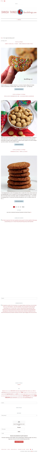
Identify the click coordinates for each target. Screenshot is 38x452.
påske (24, 394)
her (30, 212)
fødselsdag (4, 392)
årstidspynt (28, 397)
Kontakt (27, 449)
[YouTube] (4, 1)
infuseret (17, 392)
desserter (24, 390)
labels (25, 392)
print (17, 394)
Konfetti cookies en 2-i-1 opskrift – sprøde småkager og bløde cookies (19, 43)
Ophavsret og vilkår (21, 449)
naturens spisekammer (32, 392)
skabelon (35, 394)
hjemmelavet (14, 392)
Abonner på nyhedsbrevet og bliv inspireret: (19, 435)
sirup (29, 394)
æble (32, 397)
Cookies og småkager (19, 41)
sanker (27, 394)
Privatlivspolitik (14, 449)
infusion (20, 392)
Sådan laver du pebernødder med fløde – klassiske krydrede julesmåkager (19, 96)
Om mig (8, 449)
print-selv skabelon (20, 394)
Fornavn (19, 427)
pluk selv (14, 394)
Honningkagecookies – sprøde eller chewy (19, 151)
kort (23, 392)
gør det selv (9, 392)
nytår (35, 392)
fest (33, 390)
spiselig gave (26, 395)
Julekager (23, 94)
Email (19, 431)
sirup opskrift (31, 394)
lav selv (28, 392)
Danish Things (3, 449)
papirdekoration (10, 394)
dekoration (13, 390)
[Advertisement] (19, 28)
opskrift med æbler (3, 394)
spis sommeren (13, 397)
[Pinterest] (1, 1)
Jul (21, 94)
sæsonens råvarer (20, 397)
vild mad (24, 397)
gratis (7, 392)
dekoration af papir (19, 390)
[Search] (22, 3)
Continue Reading (19, 89)
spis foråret (32, 395)
